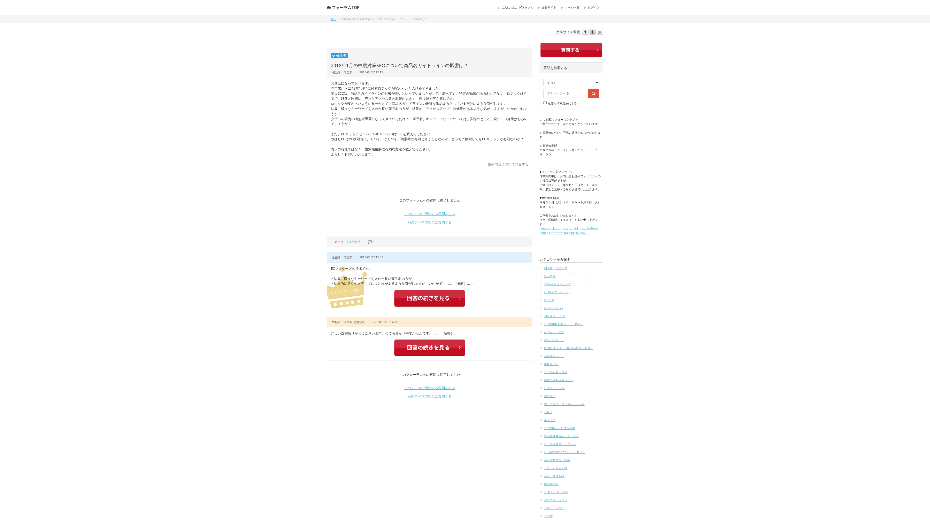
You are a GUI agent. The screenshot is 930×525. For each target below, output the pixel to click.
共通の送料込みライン (558, 380)
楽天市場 (355, 242)
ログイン (593, 7)
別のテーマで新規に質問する (430, 222)
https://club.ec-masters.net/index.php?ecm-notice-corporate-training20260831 (569, 230)
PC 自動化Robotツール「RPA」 (564, 452)
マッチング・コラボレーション (564, 404)
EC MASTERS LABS (556, 492)
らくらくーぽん (554, 332)
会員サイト (549, 7)
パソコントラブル (555, 500)
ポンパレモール (554, 340)
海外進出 (550, 396)
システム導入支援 (555, 468)
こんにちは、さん (517, 7)
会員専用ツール (554, 356)
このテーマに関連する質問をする (429, 213)
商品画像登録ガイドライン (561, 436)
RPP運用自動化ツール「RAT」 (563, 324)
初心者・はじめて (555, 268)
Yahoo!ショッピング (557, 284)
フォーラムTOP (345, 7)
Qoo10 (549, 300)
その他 (548, 516)
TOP (333, 19)
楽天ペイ (550, 420)
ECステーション (554, 388)
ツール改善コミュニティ (560, 444)
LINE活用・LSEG (554, 316)
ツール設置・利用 (555, 372)
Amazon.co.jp (553, 308)
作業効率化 (551, 484)
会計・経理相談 (554, 476)
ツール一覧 (572, 7)
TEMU (548, 412)
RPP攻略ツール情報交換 (559, 428)
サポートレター (554, 508)
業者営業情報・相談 (557, 460)
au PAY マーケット (556, 292)
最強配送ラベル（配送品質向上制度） (568, 348)
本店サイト (551, 364)
